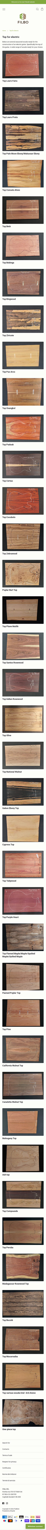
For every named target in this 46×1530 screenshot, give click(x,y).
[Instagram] (6, 1503)
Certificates (6, 1468)
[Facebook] (2, 1503)
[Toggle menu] (3, 9)
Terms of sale (7, 1455)
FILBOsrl (16, 1509)
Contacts (5, 1449)
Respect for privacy (9, 1462)
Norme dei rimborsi (9, 1474)
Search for (6, 1443)
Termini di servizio (8, 1480)
